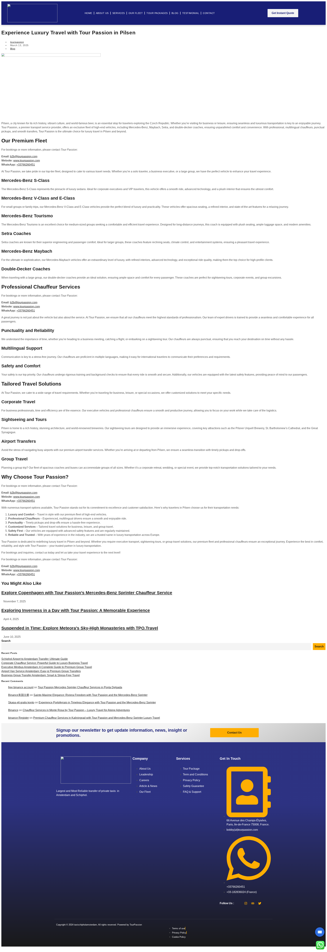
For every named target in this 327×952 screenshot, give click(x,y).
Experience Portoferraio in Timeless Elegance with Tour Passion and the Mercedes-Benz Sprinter (97, 702)
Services (118, 13)
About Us (102, 13)
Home (88, 13)
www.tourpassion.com (26, 160)
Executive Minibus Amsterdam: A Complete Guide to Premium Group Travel (46, 667)
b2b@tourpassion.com (23, 156)
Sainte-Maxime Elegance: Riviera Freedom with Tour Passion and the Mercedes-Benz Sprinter (90, 695)
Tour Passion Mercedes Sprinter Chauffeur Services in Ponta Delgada (80, 687)
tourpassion (17, 42)
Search (6, 640)
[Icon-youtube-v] (267, 903)
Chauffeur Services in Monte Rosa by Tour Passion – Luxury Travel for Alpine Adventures (76, 710)
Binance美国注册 (18, 695)
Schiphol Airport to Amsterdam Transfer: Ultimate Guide (34, 658)
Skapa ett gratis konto (21, 702)
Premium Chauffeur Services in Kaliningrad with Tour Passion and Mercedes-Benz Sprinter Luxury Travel (96, 717)
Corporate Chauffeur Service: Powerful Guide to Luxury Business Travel (44, 663)
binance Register (18, 717)
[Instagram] (246, 903)
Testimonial (190, 13)
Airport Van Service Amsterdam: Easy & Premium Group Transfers (41, 671)
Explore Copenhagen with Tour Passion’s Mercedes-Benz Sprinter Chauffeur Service (86, 592)
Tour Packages (157, 13)
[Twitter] (260, 903)
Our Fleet (136, 13)
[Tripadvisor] (253, 903)
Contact (209, 13)
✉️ (319, 932)
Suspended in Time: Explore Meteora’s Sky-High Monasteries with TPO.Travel (79, 628)
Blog (175, 13)
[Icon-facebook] (239, 903)
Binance (13, 710)
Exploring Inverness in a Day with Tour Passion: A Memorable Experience (75, 610)
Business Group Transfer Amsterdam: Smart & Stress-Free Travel (40, 675)
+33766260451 (26, 164)
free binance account (20, 687)
